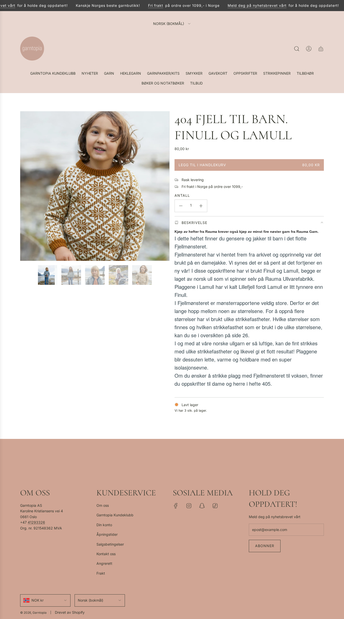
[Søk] (297, 49)
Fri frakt (148, 5)
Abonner (264, 546)
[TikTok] (215, 506)
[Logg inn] (309, 49)
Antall (182, 195)
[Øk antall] (201, 206)
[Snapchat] (202, 506)
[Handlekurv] (321, 49)
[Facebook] (176, 506)
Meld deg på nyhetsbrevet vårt (250, 5)
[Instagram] (189, 506)
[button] (25, 186)
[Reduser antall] (181, 206)
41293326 (36, 522)
